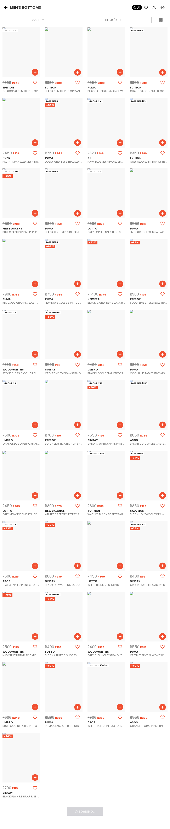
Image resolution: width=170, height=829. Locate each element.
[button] (6, 7)
